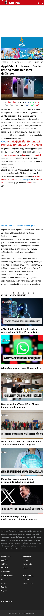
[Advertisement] (22, 20)
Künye (25, 560)
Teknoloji (20, 62)
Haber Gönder (28, 583)
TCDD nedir (5, 572)
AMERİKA (4, 568)
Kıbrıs (3, 579)
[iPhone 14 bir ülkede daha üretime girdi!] (17, 221)
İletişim (25, 568)
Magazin (4, 591)
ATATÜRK (4, 560)
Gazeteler (26, 579)
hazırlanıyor (25, 179)
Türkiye (3, 583)
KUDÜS (4, 564)
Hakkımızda (27, 564)
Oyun (4, 141)
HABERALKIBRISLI (7, 62)
